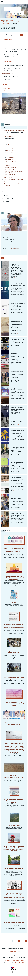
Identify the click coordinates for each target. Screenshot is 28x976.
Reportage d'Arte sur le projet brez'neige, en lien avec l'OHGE (17, 409)
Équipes (11, 20)
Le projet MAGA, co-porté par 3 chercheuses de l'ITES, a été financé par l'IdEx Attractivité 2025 (17, 322)
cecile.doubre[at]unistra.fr (12, 248)
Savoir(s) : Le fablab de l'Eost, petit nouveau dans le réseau (14, 651)
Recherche (6, 20)
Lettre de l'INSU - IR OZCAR (14, 825)
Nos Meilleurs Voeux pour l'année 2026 (17, 431)
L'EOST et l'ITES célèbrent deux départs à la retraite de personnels (17, 515)
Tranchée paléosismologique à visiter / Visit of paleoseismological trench (17, 266)
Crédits (22, 960)
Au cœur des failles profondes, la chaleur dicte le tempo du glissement (18, 303)
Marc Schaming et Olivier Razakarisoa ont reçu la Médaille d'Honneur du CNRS (17, 463)
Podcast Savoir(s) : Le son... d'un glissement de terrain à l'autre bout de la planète (14, 704)
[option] (14, 271)
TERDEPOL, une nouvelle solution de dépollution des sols (17, 371)
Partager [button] (15, 941)
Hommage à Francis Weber (17, 420)
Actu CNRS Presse (14, 602)
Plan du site (7, 960)
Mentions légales (15, 960)
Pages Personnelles (6, 23)
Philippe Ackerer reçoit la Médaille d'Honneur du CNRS (17, 449)
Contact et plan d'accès (14, 951)
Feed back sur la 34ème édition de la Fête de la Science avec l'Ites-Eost (17, 498)
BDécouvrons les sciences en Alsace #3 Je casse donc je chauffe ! (14, 723)
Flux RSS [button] (22, 941)
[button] (15, 2)
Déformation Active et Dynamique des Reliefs (11, 21)
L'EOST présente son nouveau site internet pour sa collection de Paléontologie (18, 480)
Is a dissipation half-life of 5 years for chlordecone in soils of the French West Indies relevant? (14, 922)
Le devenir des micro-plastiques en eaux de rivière (14, 869)
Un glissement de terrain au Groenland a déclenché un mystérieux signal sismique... (14, 801)
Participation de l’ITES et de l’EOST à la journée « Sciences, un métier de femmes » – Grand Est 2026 (18, 390)
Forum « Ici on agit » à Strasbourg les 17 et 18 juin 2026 (18, 285)
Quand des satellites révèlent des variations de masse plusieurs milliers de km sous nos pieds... (14, 578)
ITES (2, 20)
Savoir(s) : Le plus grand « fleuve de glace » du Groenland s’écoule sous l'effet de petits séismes (14, 677)
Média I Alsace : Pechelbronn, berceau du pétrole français (17, 355)
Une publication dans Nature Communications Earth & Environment (14, 776)
